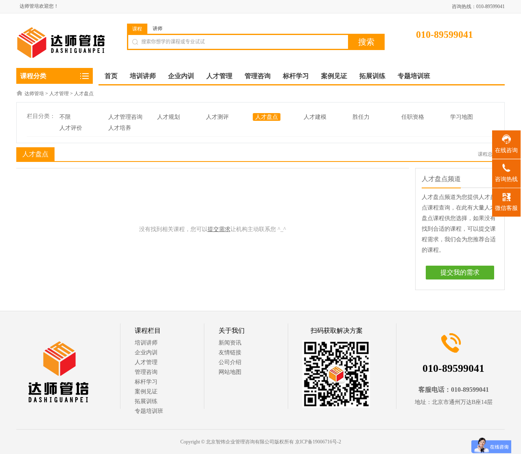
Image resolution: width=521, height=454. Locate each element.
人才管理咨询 (125, 117)
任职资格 (412, 117)
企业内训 (146, 352)
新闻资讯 (230, 343)
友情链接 (230, 352)
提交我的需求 (459, 272)
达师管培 (34, 93)
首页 (111, 75)
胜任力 (361, 117)
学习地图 (461, 117)
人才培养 (119, 128)
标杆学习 (146, 382)
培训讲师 (146, 343)
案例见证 (146, 392)
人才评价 (70, 128)
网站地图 (230, 372)
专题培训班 (149, 411)
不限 (65, 117)
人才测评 (217, 117)
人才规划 (168, 117)
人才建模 (315, 117)
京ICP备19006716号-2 (318, 442)
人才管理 (59, 93)
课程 (137, 29)
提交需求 (219, 229)
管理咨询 (146, 372)
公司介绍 (230, 362)
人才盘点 (84, 93)
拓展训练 (146, 401)
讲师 (157, 28)
